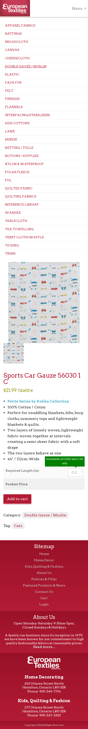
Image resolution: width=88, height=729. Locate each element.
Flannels (14, 107)
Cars (18, 526)
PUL (8, 180)
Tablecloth (16, 221)
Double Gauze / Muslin (25, 66)
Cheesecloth (17, 58)
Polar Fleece (17, 172)
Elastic (12, 74)
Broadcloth (16, 42)
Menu (77, 8)
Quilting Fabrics (20, 196)
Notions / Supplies (22, 156)
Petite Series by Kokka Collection (38, 401)
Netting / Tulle (19, 147)
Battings (13, 33)
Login (44, 604)
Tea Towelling (19, 229)
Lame (10, 131)
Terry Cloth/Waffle (24, 237)
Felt (9, 90)
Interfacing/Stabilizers (27, 115)
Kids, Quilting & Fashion (44, 566)
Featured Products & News (44, 585)
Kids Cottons (17, 123)
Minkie (11, 139)
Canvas (12, 50)
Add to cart (17, 499)
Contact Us (44, 591)
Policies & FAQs (44, 579)
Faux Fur (13, 82)
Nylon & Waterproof (24, 164)
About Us (44, 573)
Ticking (12, 245)
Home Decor (44, 560)
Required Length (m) (22, 470)
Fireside (12, 99)
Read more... (44, 647)
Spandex (13, 212)
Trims (10, 253)
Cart (44, 598)
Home (44, 554)
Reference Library (22, 204)
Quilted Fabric (18, 188)
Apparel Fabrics (20, 25)
